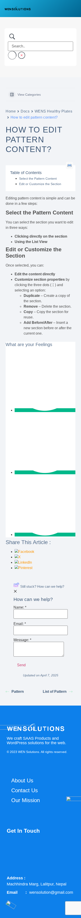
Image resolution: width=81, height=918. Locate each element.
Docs (25, 111)
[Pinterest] (12, 862)
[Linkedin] (43, 846)
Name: (20, 607)
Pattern (17, 691)
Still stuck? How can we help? (42, 586)
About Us (22, 780)
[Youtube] (59, 846)
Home (11, 111)
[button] (73, 8)
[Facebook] (12, 846)
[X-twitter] (28, 846)
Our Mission (25, 800)
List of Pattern (55, 691)
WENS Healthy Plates (53, 111)
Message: (22, 640)
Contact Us (24, 790)
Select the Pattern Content (38, 178)
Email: (20, 624)
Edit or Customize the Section (40, 184)
